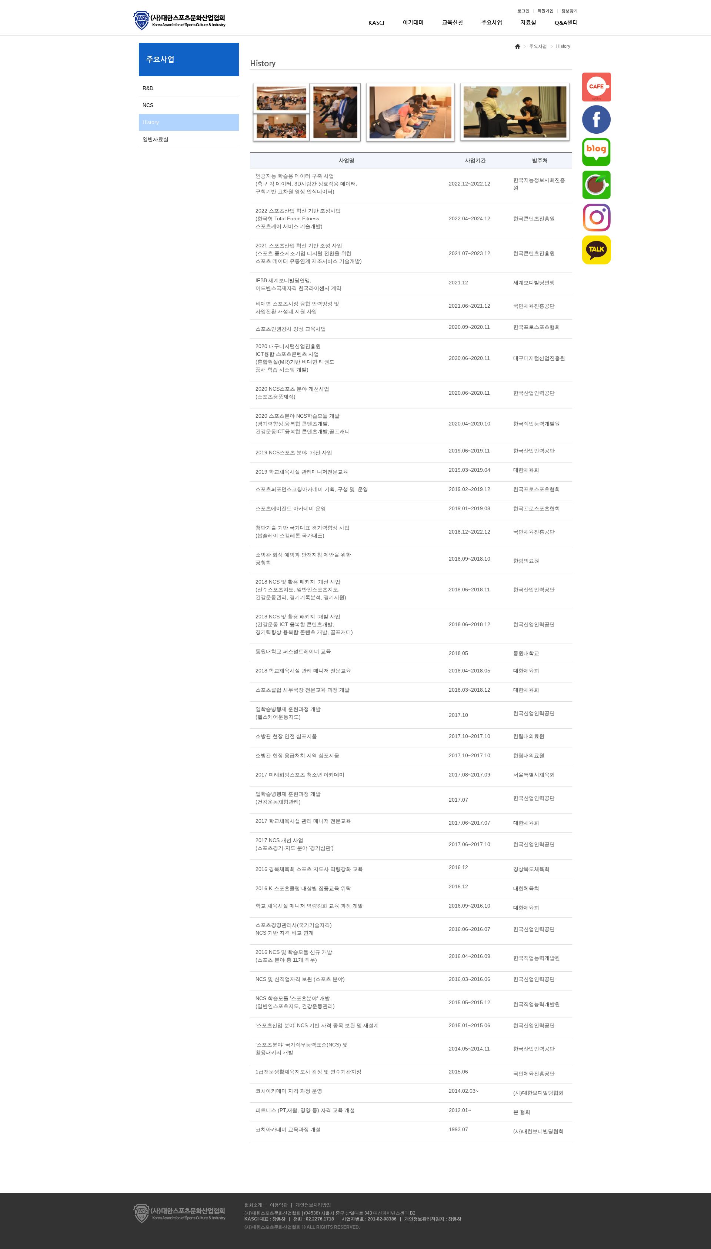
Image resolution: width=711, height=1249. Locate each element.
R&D (148, 88)
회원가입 (545, 11)
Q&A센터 (566, 22)
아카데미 (413, 22)
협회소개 (253, 1205)
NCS (148, 105)
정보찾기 (569, 11)
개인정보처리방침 (313, 1205)
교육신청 (452, 22)
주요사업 (491, 22)
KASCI (376, 22)
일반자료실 (155, 139)
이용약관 (279, 1205)
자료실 (528, 22)
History (151, 122)
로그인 (523, 11)
